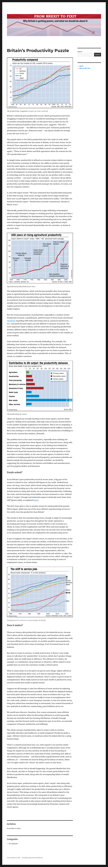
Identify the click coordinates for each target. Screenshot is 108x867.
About (81, 66)
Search (80, 52)
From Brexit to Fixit (13, 858)
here (36, 500)
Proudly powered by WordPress (32, 858)
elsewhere (11, 321)
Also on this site (84, 68)
